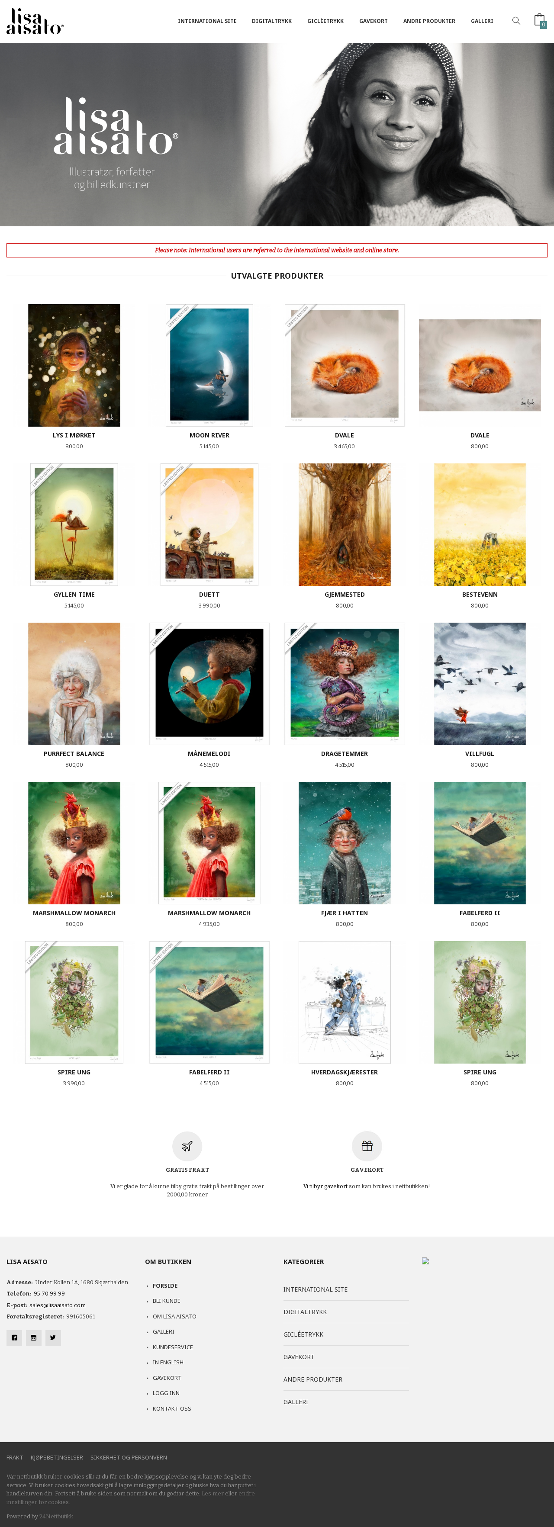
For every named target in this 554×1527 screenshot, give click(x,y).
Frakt (14, 1457)
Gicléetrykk (325, 21)
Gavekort (373, 21)
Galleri (482, 21)
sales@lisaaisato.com (57, 1305)
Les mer (213, 1493)
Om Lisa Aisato (174, 1316)
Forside (165, 1285)
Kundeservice (173, 1347)
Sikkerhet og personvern (128, 1457)
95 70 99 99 (49, 1293)
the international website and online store (341, 250)
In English (168, 1362)
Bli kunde (166, 1301)
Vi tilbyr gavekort (325, 1186)
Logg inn (166, 1393)
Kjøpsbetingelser (57, 1457)
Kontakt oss (172, 1408)
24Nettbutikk (56, 1516)
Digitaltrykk (272, 21)
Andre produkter (429, 21)
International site (207, 21)
